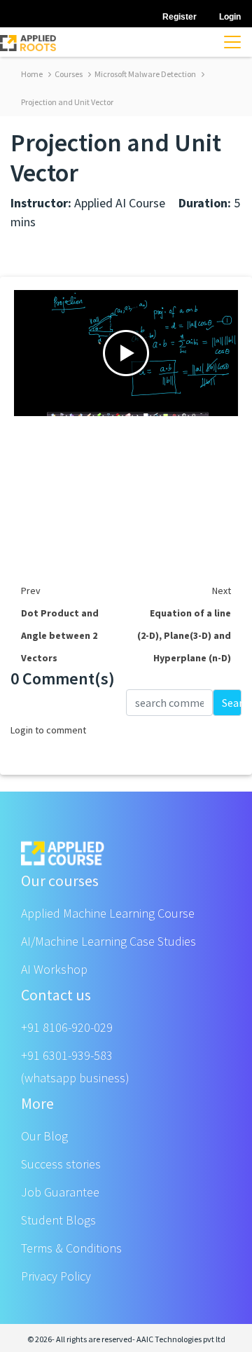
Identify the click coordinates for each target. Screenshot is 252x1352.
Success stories (61, 1164)
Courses (68, 74)
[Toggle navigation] (232, 42)
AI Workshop (54, 969)
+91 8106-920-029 (67, 1027)
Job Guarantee (60, 1192)
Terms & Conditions (71, 1248)
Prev (31, 590)
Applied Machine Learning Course (108, 913)
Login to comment (48, 730)
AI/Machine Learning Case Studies (108, 941)
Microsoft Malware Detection (144, 74)
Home (32, 74)
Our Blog (44, 1136)
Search (231, 703)
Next (221, 590)
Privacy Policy (56, 1276)
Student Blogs (58, 1220)
